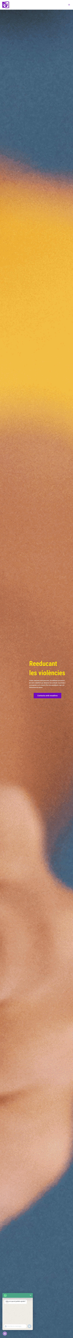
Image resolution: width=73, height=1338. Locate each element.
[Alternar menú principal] (69, 5)
